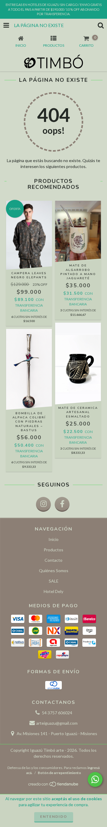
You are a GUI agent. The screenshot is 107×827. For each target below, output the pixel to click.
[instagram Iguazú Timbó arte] (43, 504)
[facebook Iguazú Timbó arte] (62, 504)
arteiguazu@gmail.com (57, 723)
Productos (53, 549)
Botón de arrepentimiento (59, 772)
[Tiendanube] (54, 785)
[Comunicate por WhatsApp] (95, 779)
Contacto (53, 560)
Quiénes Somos (53, 570)
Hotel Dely (53, 591)
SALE (54, 580)
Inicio (53, 539)
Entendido (53, 816)
